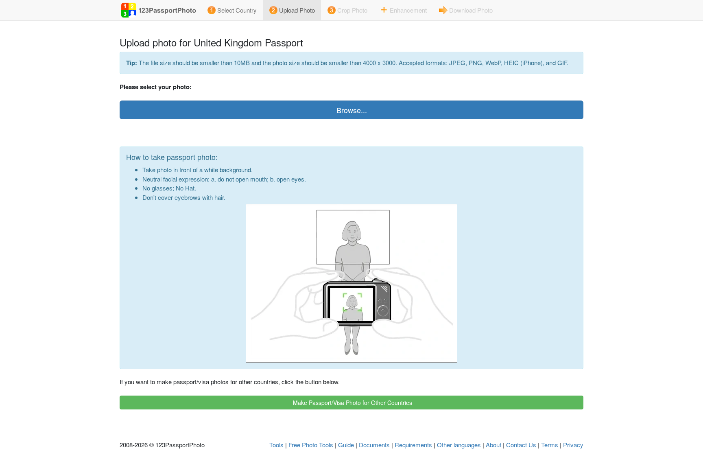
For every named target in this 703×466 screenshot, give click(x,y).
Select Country (237, 10)
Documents (374, 444)
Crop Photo (352, 10)
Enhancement (408, 10)
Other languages (459, 444)
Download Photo (471, 10)
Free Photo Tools (310, 444)
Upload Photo (297, 10)
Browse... (351, 110)
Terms (549, 444)
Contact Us (521, 444)
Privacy (573, 444)
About (493, 444)
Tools (276, 444)
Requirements (413, 444)
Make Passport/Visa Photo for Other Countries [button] (351, 402)
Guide (346, 444)
